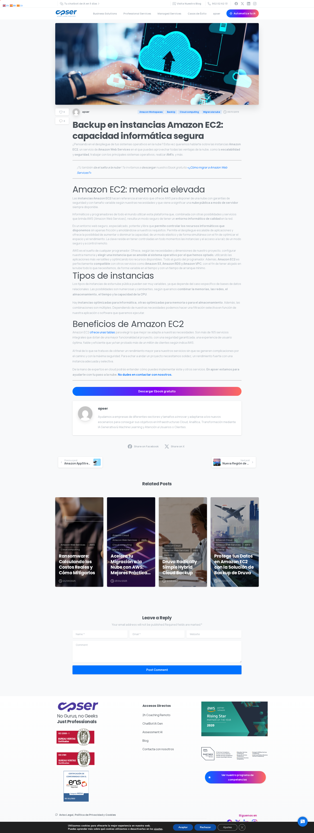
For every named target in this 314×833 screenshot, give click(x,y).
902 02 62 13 (220, 3)
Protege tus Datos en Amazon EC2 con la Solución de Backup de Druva (234, 564)
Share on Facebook (146, 446)
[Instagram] (254, 3)
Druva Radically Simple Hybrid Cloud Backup (179, 567)
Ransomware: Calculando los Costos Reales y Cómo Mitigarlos (77, 564)
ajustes (158, 829)
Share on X (177, 446)
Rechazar (205, 827)
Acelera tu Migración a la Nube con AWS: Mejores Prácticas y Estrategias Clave (130, 564)
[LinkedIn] (248, 3)
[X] (242, 3)
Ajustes (227, 827)
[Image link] (85, 736)
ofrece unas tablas (102, 332)
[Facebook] (236, 3)
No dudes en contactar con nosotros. (145, 375)
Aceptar (183, 827)
